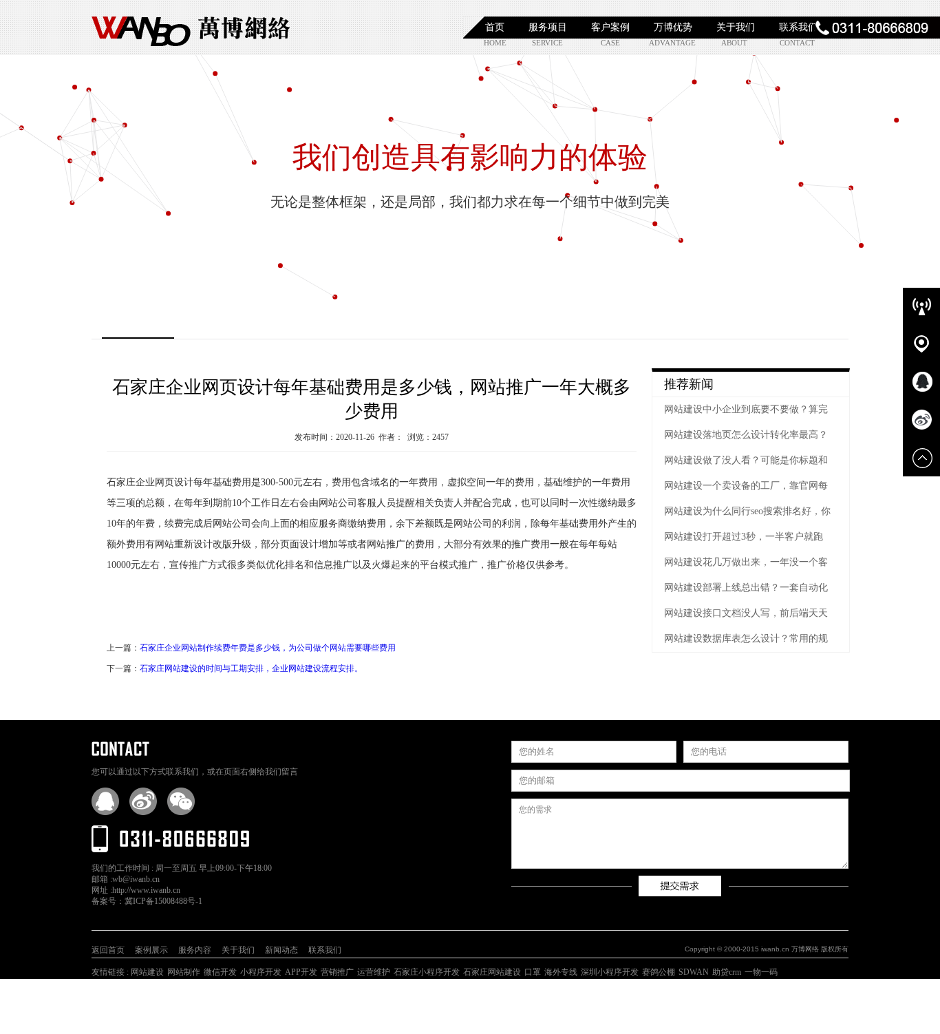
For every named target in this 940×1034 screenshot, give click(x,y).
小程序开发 (260, 972)
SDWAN (694, 972)
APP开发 (301, 972)
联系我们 (798, 27)
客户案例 (610, 27)
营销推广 (337, 972)
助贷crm (726, 972)
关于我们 (735, 27)
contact (797, 43)
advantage (671, 43)
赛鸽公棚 (658, 972)
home (495, 43)
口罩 (532, 972)
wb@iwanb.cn (136, 879)
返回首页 (108, 950)
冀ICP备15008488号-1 (163, 901)
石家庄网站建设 (492, 972)
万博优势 (673, 27)
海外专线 (560, 972)
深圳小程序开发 (610, 972)
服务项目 (547, 27)
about (734, 43)
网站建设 (147, 972)
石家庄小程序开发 (427, 972)
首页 (494, 27)
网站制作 (183, 972)
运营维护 (373, 972)
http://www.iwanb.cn (146, 890)
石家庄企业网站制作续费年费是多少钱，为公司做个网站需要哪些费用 (268, 648)
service (547, 43)
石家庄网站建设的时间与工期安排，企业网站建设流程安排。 (251, 668)
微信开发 (220, 972)
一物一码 (761, 972)
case (610, 43)
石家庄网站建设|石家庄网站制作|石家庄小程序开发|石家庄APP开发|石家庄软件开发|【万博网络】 (191, 27)
